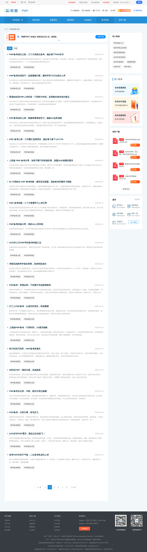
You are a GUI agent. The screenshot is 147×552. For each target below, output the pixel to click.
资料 (114, 10)
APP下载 (7, 523)
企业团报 (32, 530)
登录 (139, 2)
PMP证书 (117, 67)
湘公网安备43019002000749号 (99, 543)
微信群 (33, 2)
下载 (135, 145)
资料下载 (122, 20)
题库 (106, 10)
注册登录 (7, 520)
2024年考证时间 (119, 57)
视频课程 (76, 10)
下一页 (73, 487)
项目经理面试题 (119, 52)
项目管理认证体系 (120, 48)
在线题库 (88, 20)
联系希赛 (57, 527)
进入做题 (133, 222)
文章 (9, 48)
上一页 (39, 487)
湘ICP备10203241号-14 (80, 543)
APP (24, 2)
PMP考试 (127, 67)
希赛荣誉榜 (131, 62)
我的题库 (137, 199)
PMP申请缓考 (118, 62)
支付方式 (7, 527)
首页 (7, 2)
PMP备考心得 (15, 29)
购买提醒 (7, 530)
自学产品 (32, 520)
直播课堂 (87, 10)
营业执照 (57, 530)
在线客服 (84, 528)
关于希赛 (57, 520)
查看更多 (126, 189)
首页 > (7, 29)
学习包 (97, 10)
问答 (15, 48)
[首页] (11, 11)
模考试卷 (36, 20)
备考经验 (105, 20)
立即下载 (100, 37)
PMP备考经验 (29, 67)
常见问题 (57, 523)
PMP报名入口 (118, 43)
